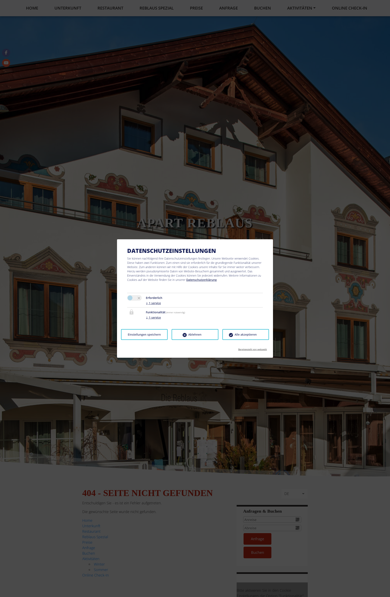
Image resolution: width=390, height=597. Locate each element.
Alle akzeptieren (246, 334)
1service (153, 303)
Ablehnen (195, 334)
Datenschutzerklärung (201, 280)
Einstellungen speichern (144, 334)
